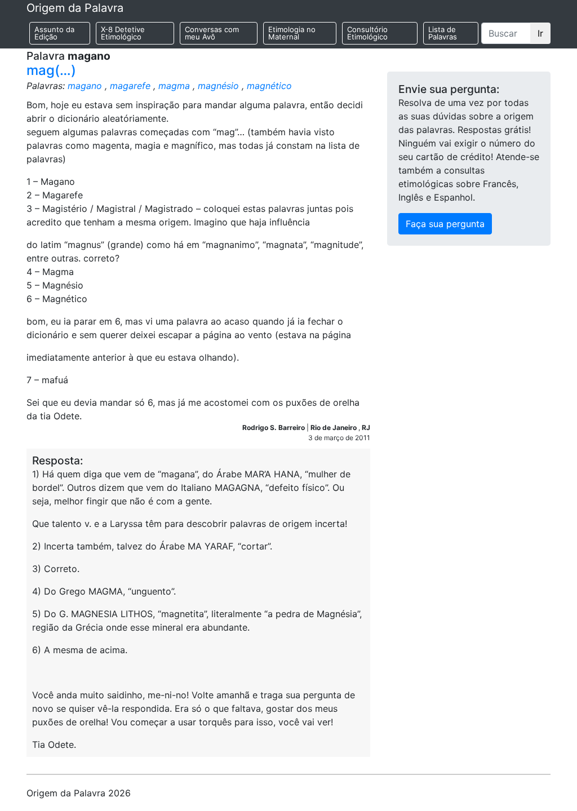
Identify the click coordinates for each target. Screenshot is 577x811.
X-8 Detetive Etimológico (123, 33)
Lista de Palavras (442, 33)
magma (174, 85)
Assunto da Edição (54, 33)
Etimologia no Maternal (292, 33)
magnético (269, 85)
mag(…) (51, 70)
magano (85, 85)
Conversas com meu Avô (212, 33)
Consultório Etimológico (367, 33)
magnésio (218, 85)
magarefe (130, 85)
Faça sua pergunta (445, 223)
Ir (540, 33)
